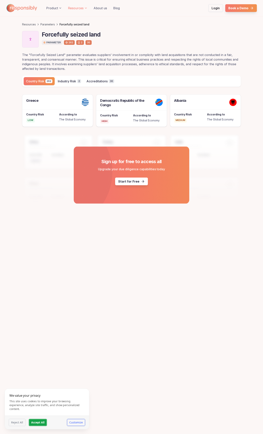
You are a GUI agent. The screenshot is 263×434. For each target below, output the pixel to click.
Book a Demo (238, 8)
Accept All (37, 422)
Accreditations (99, 81)
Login (216, 8)
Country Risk (38, 81)
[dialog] (47, 408)
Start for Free (128, 181)
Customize (76, 422)
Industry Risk (69, 81)
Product (52, 8)
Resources (76, 8)
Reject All (17, 422)
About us (100, 8)
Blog (116, 8)
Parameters (47, 24)
